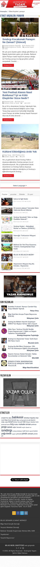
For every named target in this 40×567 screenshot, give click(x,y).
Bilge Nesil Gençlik (10, 420)
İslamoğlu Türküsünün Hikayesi (25, 235)
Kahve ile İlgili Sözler (21, 199)
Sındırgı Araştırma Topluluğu (12, 45)
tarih (24, 431)
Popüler (4, 194)
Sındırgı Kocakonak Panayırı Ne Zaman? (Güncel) (18, 41)
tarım (27, 431)
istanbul (32, 422)
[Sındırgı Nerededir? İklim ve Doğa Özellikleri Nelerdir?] (6, 220)
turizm (35, 431)
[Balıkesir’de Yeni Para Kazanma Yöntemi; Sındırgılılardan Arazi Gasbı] (6, 247)
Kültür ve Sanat (14, 103)
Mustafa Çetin (33, 343)
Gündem (6, 103)
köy (12, 424)
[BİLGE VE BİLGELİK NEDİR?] (6, 257)
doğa (2, 422)
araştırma (4, 418)
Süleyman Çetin (8, 101)
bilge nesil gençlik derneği (23, 420)
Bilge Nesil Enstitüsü (31, 367)
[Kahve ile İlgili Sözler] (6, 202)
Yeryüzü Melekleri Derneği (9, 527)
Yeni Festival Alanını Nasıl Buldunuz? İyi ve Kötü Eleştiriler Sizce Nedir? (17, 95)
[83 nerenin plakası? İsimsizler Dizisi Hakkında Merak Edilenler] (6, 211)
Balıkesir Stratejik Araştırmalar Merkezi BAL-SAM (17, 531)
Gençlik (20, 422)
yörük (24, 433)
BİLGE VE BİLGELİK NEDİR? (24, 255)
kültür (16, 424)
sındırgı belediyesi (17, 431)
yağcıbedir (6, 433)
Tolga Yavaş (7, 155)
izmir (37, 422)
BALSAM (35, 358)
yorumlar (13, 194)
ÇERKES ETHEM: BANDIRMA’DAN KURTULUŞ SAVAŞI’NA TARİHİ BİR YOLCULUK (20, 363)
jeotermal (3, 424)
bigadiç (32, 418)
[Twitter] (22, 513)
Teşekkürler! (4, 534)
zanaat (30, 434)
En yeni (30, 194)
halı (24, 422)
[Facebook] (18, 513)
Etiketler (22, 194)
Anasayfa (3, 11)
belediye (27, 418)
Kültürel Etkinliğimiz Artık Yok (19, 151)
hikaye (28, 422)
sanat (9, 427)
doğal (6, 422)
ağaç (10, 418)
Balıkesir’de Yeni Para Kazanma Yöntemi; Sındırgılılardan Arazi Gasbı (25, 247)
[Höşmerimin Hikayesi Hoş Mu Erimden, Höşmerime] (6, 266)
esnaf (10, 422)
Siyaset (12, 156)
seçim (23, 427)
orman (28, 424)
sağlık (14, 427)
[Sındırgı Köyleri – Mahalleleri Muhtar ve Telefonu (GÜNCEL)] (6, 229)
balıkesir (17, 417)
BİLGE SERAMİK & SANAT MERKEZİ (13, 520)
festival (15, 422)
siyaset (27, 427)
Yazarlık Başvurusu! (7, 538)
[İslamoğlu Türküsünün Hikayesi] (6, 238)
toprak (31, 431)
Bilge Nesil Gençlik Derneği (9, 524)
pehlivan (33, 424)
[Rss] (14, 513)
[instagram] (26, 513)
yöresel (18, 434)
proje (4, 427)
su (30, 427)
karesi (8, 424)
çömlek (35, 434)
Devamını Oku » (8, 65)
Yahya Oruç (34, 311)
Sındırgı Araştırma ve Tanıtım (12, 47)
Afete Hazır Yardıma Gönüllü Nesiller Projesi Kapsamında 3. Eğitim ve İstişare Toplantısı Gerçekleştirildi (22, 331)
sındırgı (6, 430)
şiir (2, 436)
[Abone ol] (39, 16)
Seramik (18, 427)
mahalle (22, 424)
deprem (33, 420)
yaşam (14, 434)
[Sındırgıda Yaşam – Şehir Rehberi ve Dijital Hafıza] (20, 4)
